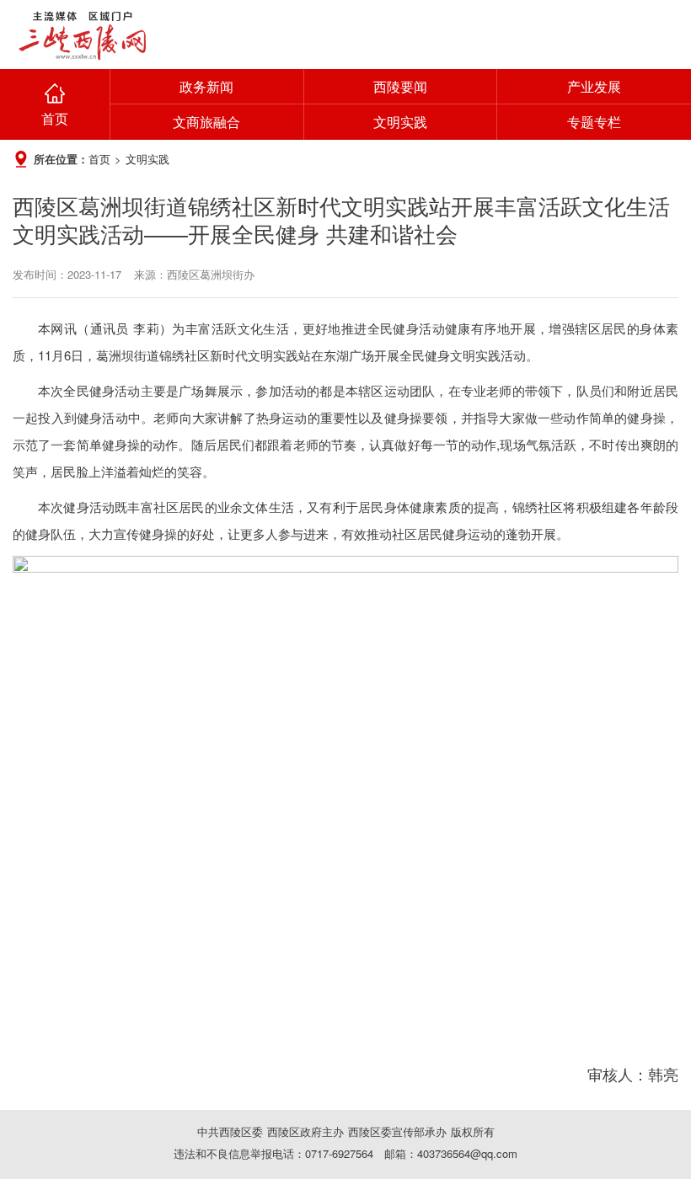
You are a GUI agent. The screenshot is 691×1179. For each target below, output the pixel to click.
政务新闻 (206, 86)
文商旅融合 (206, 121)
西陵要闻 (400, 86)
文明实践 (400, 121)
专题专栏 (594, 121)
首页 (54, 118)
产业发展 (594, 86)
